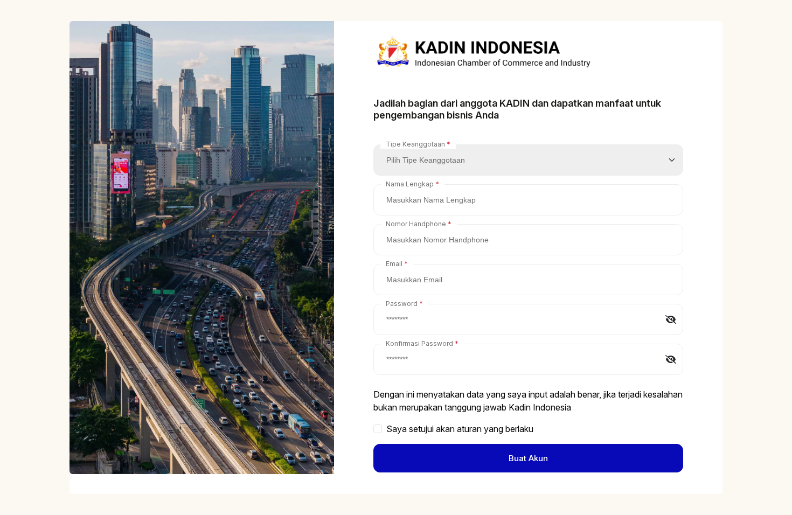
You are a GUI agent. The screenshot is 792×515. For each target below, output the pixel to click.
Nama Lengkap (410, 184)
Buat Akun (528, 458)
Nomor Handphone (416, 224)
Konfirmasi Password (419, 343)
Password (402, 304)
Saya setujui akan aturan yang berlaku (459, 428)
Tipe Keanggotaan (415, 144)
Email (394, 264)
